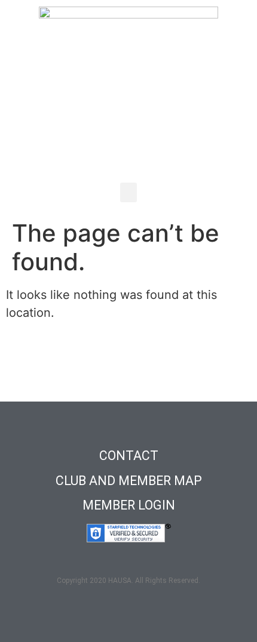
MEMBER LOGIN (128, 505)
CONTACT (128, 455)
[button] (128, 192)
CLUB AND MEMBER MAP (129, 480)
